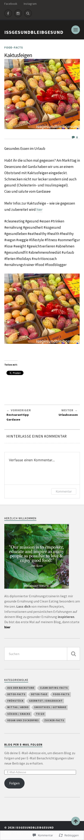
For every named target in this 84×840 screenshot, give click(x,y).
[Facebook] (8, 13)
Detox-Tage (39, 694)
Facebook (10, 4)
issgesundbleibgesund (33, 32)
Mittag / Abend (18, 707)
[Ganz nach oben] (75, 821)
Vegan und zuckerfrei (23, 720)
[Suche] (73, 653)
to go (40, 713)
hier (39, 209)
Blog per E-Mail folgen (23, 744)
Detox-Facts (16, 694)
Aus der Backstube (20, 687)
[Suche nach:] (42, 653)
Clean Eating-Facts (54, 687)
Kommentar (64, 491)
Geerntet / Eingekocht (46, 700)
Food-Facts (13, 47)
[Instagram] (18, 13)
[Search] (28, 13)
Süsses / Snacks (18, 713)
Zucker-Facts (54, 720)
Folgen (14, 783)
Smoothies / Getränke (50, 707)
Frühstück (15, 700)
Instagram (30, 4)
